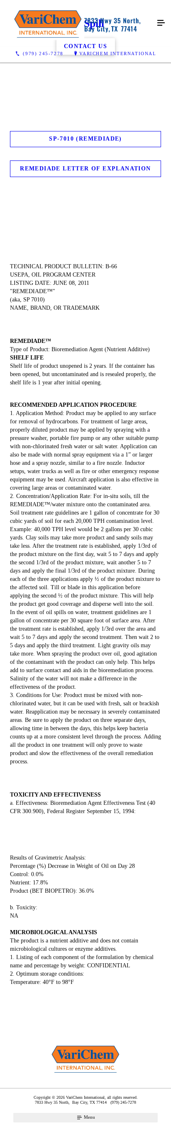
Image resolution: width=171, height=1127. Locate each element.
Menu (89, 1117)
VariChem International (117, 53)
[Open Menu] (161, 23)
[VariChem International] (77, 23)
